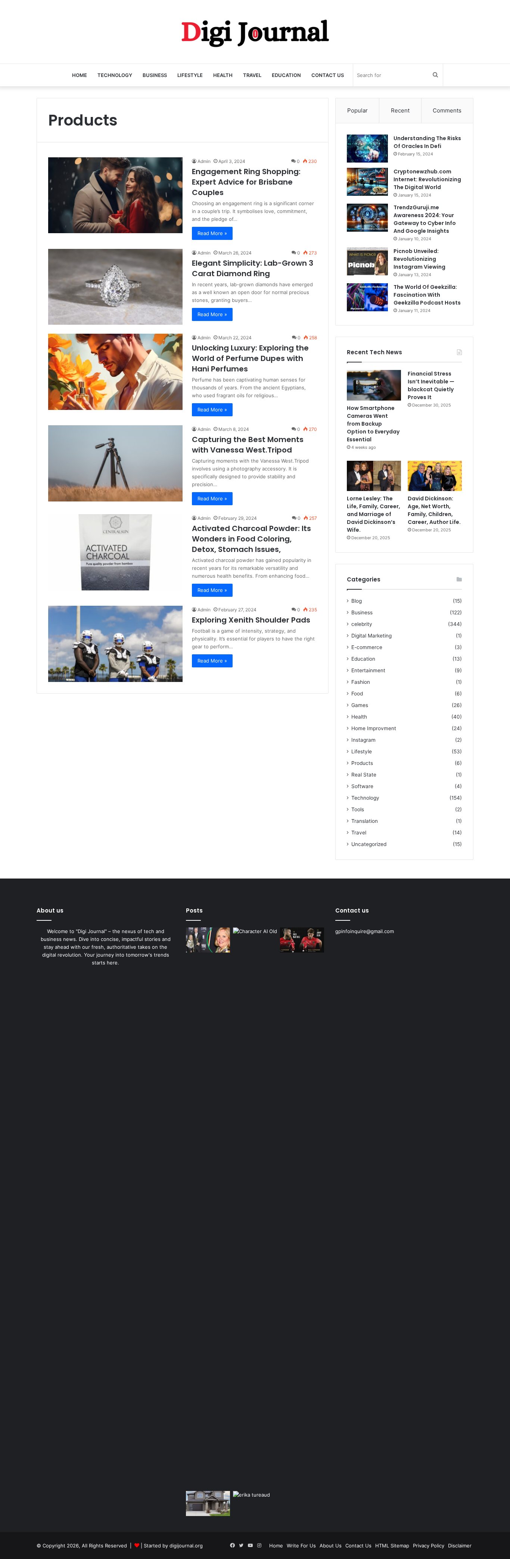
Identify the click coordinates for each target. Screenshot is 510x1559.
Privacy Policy (428, 1546)
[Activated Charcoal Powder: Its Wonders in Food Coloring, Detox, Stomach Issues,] (115, 552)
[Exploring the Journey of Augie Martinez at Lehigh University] (302, 940)
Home (79, 75)
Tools (357, 809)
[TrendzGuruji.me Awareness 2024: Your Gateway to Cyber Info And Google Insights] (367, 218)
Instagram (363, 740)
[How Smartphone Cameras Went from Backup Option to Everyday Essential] (374, 385)
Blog (356, 601)
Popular (357, 110)
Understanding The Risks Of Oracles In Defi (427, 142)
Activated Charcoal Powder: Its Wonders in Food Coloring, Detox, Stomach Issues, (251, 539)
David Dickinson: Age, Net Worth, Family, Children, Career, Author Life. (434, 510)
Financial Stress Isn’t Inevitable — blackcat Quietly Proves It (431, 385)
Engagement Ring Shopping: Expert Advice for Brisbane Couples (246, 182)
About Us (331, 1546)
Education (286, 75)
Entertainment (368, 670)
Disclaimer (460, 1546)
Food (357, 694)
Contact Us (327, 75)
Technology (114, 75)
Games (359, 705)
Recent (400, 110)
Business (155, 75)
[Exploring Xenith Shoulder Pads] (115, 644)
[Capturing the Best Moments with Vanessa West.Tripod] (115, 463)
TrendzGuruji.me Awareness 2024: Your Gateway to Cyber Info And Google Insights (425, 219)
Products (362, 763)
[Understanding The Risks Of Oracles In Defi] (367, 149)
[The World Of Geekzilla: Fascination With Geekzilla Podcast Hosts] (367, 297)
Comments (447, 110)
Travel (252, 75)
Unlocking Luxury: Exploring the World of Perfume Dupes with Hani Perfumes (250, 358)
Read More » (212, 233)
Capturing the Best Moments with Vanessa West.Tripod (248, 444)
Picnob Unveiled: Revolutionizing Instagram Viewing (419, 259)
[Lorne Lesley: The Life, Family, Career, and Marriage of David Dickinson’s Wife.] (374, 476)
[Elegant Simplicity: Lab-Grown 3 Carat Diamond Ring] (115, 287)
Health (223, 75)
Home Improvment (373, 728)
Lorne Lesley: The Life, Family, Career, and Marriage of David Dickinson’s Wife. (373, 514)
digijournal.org (186, 1546)
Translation (364, 821)
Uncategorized (368, 844)
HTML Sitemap (392, 1546)
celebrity (361, 624)
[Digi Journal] (255, 32)
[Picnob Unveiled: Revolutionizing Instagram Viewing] (367, 261)
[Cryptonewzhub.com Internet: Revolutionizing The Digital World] (367, 182)
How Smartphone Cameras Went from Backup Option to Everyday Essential (373, 423)
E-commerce (366, 647)
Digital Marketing (371, 636)
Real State (363, 775)
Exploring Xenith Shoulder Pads (251, 620)
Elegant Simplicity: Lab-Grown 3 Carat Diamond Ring (252, 268)
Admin (204, 161)
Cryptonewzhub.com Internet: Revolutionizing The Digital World (427, 179)
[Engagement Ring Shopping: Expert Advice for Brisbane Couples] (115, 195)
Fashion (360, 682)
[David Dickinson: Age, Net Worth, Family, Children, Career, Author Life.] (435, 476)
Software (362, 786)
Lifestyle (190, 75)
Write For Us (301, 1546)
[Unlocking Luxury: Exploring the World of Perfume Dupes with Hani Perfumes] (115, 372)
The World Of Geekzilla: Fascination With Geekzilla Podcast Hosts (427, 294)
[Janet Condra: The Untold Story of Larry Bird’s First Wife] (208, 940)
